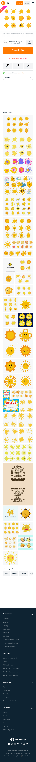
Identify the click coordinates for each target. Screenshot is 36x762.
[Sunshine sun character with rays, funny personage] (10, 748)
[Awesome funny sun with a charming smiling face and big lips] (9, 716)
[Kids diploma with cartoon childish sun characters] (11, 534)
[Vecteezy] (3, 3)
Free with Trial (18, 51)
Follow (29, 43)
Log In (27, 3)
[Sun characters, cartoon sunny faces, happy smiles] (11, 703)
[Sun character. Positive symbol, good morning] (10, 273)
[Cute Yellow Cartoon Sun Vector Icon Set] (9, 547)
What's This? (21, 73)
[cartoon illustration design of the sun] (10, 688)
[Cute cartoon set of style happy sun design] (10, 733)
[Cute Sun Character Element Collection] (10, 340)
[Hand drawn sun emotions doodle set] (17, 205)
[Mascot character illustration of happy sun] (17, 632)
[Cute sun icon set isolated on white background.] (13, 253)
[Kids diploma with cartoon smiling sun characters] (21, 507)
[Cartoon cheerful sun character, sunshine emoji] (10, 355)
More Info (7, 76)
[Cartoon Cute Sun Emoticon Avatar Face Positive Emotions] (10, 386)
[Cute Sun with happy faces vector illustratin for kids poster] (10, 673)
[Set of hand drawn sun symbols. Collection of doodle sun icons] (24, 717)
